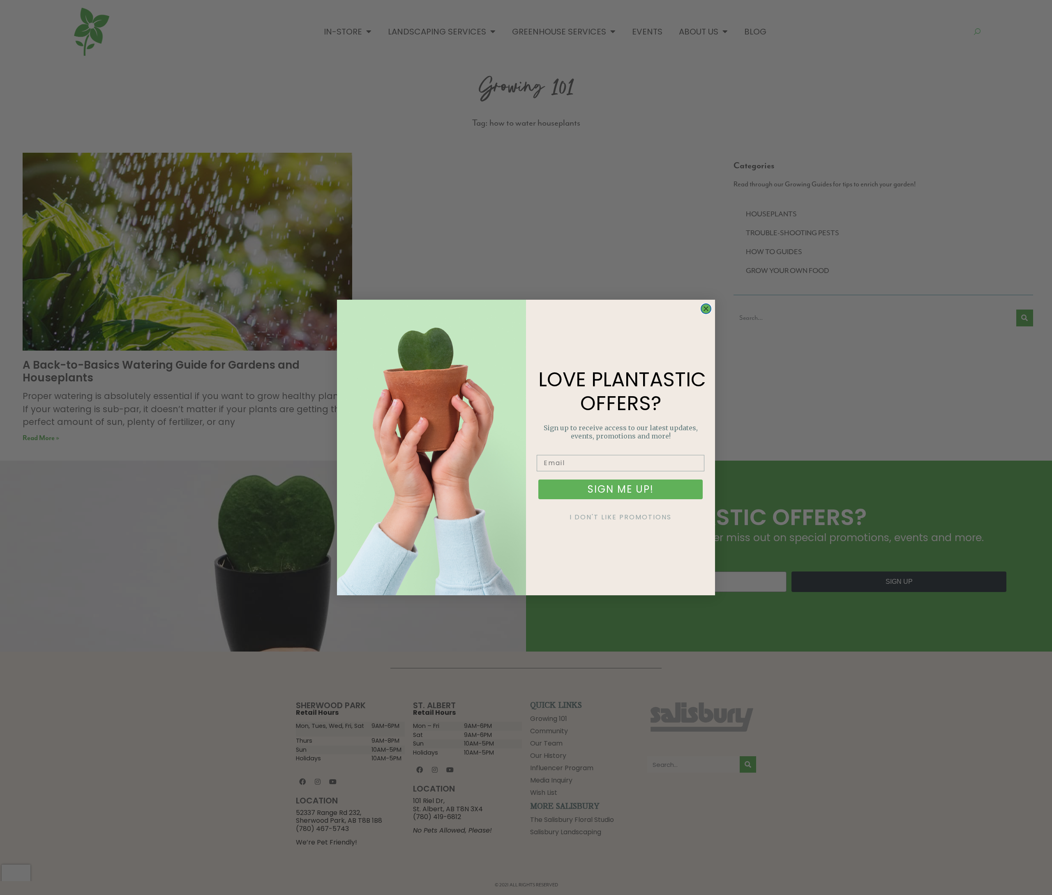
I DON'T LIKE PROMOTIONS (620, 517)
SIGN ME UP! (621, 489)
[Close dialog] (706, 309)
